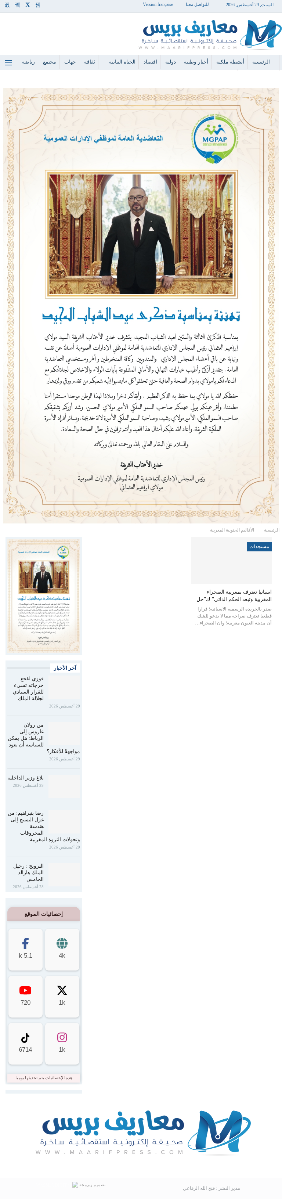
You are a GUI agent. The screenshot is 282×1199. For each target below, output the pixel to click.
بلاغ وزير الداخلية (25, 778)
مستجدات (259, 546)
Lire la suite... (141, 1166)
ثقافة (89, 62)
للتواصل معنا (197, 4)
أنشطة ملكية (230, 62)
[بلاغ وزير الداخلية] (64, 786)
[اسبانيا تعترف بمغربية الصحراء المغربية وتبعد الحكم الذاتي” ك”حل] (231, 560)
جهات (70, 62)
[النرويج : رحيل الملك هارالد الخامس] (64, 874)
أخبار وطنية (196, 62)
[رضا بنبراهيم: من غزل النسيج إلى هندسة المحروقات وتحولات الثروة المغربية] (64, 821)
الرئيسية (261, 62)
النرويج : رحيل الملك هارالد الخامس (28, 872)
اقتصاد (150, 62)
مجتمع (49, 62)
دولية (170, 62)
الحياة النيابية (122, 62)
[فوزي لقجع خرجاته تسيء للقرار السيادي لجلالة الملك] (64, 687)
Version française (158, 4)
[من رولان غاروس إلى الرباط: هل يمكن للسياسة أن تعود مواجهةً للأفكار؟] (64, 733)
